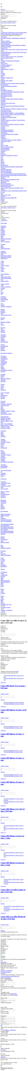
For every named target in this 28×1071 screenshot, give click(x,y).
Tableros (3, 189)
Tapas (2, 269)
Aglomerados (4, 190)
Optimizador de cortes (17, 34)
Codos (9, 49)
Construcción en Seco (13, 32)
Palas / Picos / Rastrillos (6, 423)
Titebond (3, 137)
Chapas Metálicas (5, 52)
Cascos (7, 103)
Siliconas (22, 106)
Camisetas (11, 124)
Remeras (3, 459)
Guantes (3, 125)
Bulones (23, 120)
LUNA (16, 995)
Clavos (2, 121)
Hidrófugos (9, 45)
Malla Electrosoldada (6, 238)
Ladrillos (22, 38)
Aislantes (3, 73)
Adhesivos (3, 104)
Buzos (2, 124)
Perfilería (3, 82)
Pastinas (3, 66)
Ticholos (3, 233)
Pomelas (3, 409)
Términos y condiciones (6, 610)
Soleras (18, 83)
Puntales (3, 240)
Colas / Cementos (5, 106)
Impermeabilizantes (5, 43)
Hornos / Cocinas (5, 147)
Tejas (9, 53)
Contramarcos (12, 179)
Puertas (2, 152)
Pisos (2, 59)
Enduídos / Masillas (5, 77)
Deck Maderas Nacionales (17, 175)
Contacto (8, 607)
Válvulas (3, 58)
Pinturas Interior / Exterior (7, 69)
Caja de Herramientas (6, 134)
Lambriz (10, 80)
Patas (2, 408)
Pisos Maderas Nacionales (7, 532)
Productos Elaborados (6, 169)
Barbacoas (3, 154)
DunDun (7, 66)
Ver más (25, 49)
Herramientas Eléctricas (6, 90)
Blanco (2, 195)
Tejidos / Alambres (5, 41)
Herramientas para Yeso (6, 94)
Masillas (8, 99)
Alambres (3, 42)
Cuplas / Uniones (15, 49)
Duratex (3, 199)
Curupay (6, 188)
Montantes (3, 83)
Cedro (2, 188)
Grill (2, 156)
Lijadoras (3, 364)
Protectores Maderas (18, 99)
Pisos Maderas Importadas (7, 531)
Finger (25, 190)
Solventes (3, 100)
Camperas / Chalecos (19, 124)
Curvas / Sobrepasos (18, 56)
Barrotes (7, 179)
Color (6, 195)
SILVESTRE (13, 993)
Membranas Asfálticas (20, 45)
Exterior (3, 86)
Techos (2, 51)
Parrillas (11, 147)
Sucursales (3, 607)
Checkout (3, 1057)
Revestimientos (4, 84)
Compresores (4, 93)
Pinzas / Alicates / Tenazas (7, 425)
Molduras (3, 80)
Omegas (14, 83)
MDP (12, 197)
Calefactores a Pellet (6, 141)
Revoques (3, 234)
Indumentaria (4, 123)
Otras (14, 188)
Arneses (3, 103)
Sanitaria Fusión (5, 55)
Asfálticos (3, 45)
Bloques (17, 38)
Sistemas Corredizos (6, 116)
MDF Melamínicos (5, 582)
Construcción (4, 32)
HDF (15, 197)
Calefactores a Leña (11, 140)
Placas (2, 76)
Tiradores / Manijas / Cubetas (8, 411)
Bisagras (8, 108)
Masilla (2, 87)
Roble (17, 188)
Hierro (2, 236)
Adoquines (3, 38)
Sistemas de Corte (5, 426)
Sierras (2, 367)
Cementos (9, 38)
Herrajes (3, 107)
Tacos (2, 446)
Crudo (9, 195)
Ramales (3, 268)
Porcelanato (9, 60)
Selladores (3, 135)
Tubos (7, 58)
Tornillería (3, 118)
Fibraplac (3, 196)
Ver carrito (3, 1049)
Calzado (6, 124)
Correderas (3, 117)
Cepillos (22, 92)
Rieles (11, 117)
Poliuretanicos (16, 106)
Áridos (13, 38)
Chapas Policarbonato (6, 278)
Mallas (10, 42)
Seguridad (3, 101)
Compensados (15, 190)
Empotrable (9, 155)
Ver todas (16, 671)
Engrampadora (10, 131)
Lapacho (11, 188)
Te (1, 291)
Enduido (15, 86)
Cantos (9, 190)
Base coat (3, 89)
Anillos (3, 49)
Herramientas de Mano (6, 111)
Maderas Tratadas (15, 166)
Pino (2, 182)
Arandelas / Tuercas (16, 120)
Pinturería (3, 68)
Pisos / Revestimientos (6, 172)
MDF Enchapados (5, 580)
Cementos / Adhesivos (6, 65)
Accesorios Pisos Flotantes (7, 173)
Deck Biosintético (18, 173)
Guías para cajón (5, 405)
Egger (2, 193)
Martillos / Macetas (5, 419)
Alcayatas (3, 108)
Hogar (25, 32)
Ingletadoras (4, 363)
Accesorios (9, 83)
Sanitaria (3, 62)
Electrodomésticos (5, 148)
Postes (4, 182)
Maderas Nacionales (6, 166)
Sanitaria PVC (4, 48)
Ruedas (14, 117)
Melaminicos (8, 34)
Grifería (5, 63)
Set (12, 134)
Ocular (10, 103)
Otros (7, 42)
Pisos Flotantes (16, 60)
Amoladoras (9, 92)
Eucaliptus (3, 185)
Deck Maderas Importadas (7, 527)
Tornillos (22, 83)
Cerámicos (3, 60)
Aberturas (3, 151)
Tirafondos (8, 120)
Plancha (3, 162)
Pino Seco (11, 185)
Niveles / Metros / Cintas (11, 114)
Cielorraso (3, 168)
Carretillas (15, 134)
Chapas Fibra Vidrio (18, 52)
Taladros (3, 368)
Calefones (18, 140)
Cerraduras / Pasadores (16, 108)
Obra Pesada (4, 36)
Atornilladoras (16, 92)
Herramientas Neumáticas (7, 130)
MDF (21, 166)
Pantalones (3, 457)
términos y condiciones (10, 1030)
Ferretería (21, 32)
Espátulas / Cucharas (14, 113)
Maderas (3, 34)
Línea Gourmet (4, 145)
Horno (2, 159)
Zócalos (3, 179)
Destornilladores (5, 113)
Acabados (3, 99)
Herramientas (4, 132)
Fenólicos (21, 190)
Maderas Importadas (6, 186)
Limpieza (3, 127)
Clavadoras (3, 131)
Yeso (11, 77)
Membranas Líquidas (6, 46)
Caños (6, 49)
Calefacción (3, 138)
